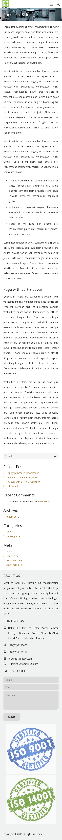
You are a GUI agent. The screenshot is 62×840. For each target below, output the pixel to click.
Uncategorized (13, 536)
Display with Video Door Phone (22, 472)
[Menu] (51, 4)
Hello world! (12, 486)
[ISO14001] (31, 799)
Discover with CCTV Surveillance (23, 481)
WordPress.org (14, 564)
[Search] (58, 4)
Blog (8, 531)
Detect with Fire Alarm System (22, 477)
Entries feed (12, 556)
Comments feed (14, 560)
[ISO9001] (31, 749)
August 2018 (12, 516)
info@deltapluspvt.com (20, 658)
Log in (9, 551)
